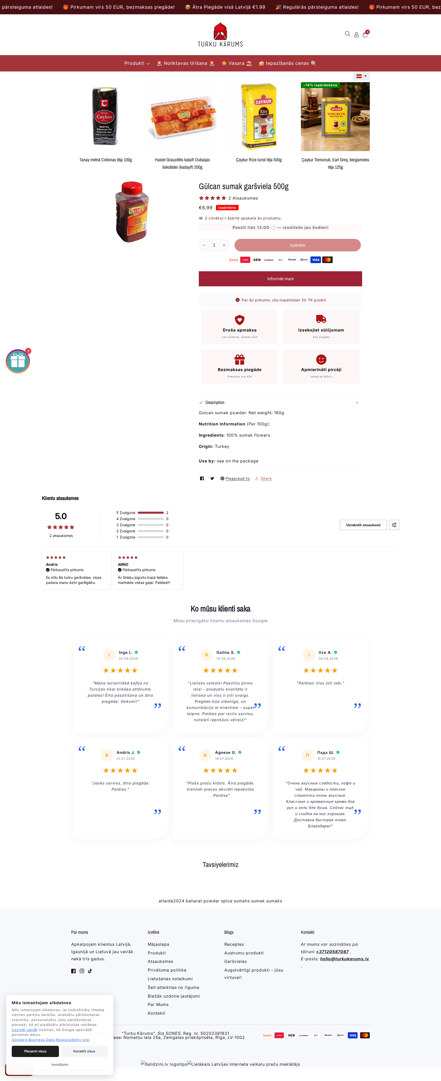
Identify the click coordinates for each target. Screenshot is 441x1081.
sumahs (242, 900)
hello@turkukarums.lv (344, 958)
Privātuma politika (167, 970)
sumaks (274, 900)
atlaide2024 (172, 900)
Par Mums (158, 1004)
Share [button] (266, 478)
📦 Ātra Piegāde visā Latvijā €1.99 (167, 7)
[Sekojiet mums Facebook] (202, 478)
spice (226, 900)
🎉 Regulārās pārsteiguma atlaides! (258, 7)
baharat (194, 900)
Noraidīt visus (84, 1051)
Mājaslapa (158, 944)
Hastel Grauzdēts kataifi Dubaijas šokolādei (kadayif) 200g (182, 163)
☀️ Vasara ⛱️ (236, 63)
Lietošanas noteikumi (170, 978)
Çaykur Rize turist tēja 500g (259, 159)
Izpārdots (297, 245)
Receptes (234, 944)
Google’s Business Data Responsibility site (50, 1040)
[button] (361, 76)
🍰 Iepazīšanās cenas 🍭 (287, 63)
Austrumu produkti (244, 952)
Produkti (134, 63)
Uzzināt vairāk (25, 1030)
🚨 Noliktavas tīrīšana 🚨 (185, 63)
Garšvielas (235, 961)
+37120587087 (332, 951)
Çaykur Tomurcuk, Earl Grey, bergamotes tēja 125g (335, 163)
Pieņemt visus (35, 1051)
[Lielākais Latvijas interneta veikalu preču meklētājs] (243, 1064)
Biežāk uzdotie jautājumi (174, 996)
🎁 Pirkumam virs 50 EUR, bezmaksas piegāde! (60, 7)
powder (211, 900)
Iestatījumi (59, 1064)
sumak (258, 900)
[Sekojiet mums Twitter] (213, 478)
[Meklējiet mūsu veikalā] (348, 34)
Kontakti (156, 1013)
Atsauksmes (160, 961)
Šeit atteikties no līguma (173, 987)
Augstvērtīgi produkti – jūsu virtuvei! (253, 973)
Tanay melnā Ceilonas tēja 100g (105, 159)
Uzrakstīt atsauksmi (363, 525)
